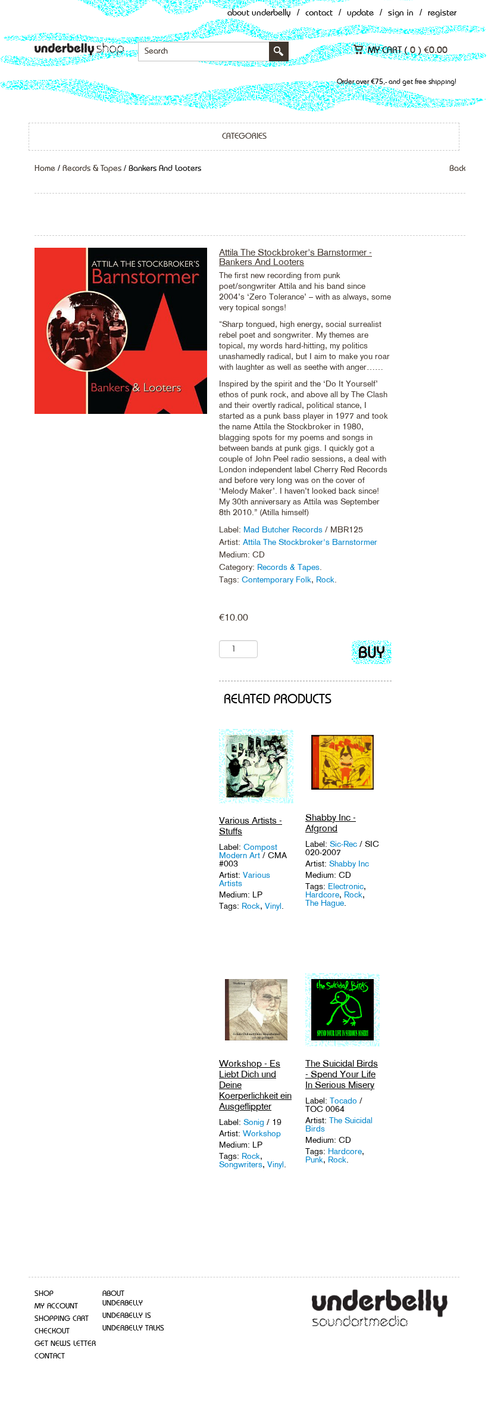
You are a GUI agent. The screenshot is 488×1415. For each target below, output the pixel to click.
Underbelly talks (133, 1328)
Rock (325, 579)
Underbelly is (126, 1316)
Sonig (255, 1122)
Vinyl (273, 906)
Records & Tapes (91, 168)
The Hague (324, 903)
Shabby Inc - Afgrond (330, 823)
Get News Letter (65, 1344)
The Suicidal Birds (339, 1124)
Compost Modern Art (248, 851)
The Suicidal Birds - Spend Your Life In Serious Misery (341, 1074)
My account (56, 1306)
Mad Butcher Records (283, 529)
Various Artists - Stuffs (250, 826)
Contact (319, 13)
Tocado (344, 1100)
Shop (44, 1294)
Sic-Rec (344, 844)
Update (360, 13)
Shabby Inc (349, 863)
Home (45, 168)
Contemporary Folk (276, 579)
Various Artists (244, 879)
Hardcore (322, 894)
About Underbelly (259, 13)
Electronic (346, 886)
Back (457, 168)
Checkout (52, 1331)
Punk (314, 1159)
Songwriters (240, 1164)
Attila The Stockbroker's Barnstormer (310, 542)
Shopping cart (62, 1319)
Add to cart (371, 655)
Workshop (262, 1133)
